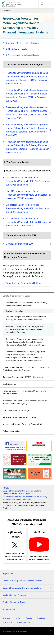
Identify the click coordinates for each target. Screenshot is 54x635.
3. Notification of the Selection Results (22, 55)
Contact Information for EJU (19, 244)
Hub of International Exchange (16, 410)
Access (29, 618)
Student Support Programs (14, 595)
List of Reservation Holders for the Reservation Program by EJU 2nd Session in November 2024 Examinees (28, 222)
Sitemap (6, 618)
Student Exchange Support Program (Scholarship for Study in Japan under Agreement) (26, 368)
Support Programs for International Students (22, 491)
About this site (23, 622)
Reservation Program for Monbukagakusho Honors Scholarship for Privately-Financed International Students (24, 329)
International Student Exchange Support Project (23, 424)
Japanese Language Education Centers (20, 417)
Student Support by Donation (15, 602)
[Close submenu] (52, 296)
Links (18, 618)
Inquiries (41, 618)
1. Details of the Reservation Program (22, 43)
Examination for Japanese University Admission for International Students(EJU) (25, 402)
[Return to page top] (50, 631)
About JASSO (9, 609)
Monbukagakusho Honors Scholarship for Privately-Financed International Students (25, 304)
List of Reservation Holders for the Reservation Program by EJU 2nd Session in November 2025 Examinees (28, 195)
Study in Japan (9, 384)
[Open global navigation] (50, 4)
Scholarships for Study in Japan (16, 296)
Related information (11, 431)
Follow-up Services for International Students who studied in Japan (24, 392)
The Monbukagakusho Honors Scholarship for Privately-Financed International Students (26, 318)
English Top (8, 573)
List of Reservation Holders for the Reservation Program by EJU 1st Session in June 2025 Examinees (27, 208)
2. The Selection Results (16, 49)
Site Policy (7, 622)
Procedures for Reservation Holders (23, 283)
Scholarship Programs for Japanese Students (23, 581)
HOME (6, 488)
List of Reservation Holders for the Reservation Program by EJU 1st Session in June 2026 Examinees (27, 181)
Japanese (7, 10)
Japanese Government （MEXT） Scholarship (23, 377)
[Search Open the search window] (42, 4)
